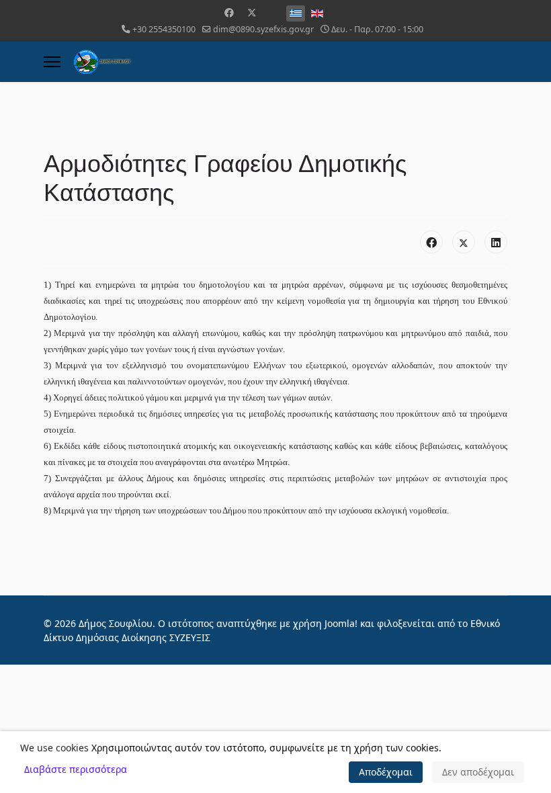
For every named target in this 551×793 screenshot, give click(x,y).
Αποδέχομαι (386, 771)
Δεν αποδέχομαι (478, 771)
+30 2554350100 (164, 29)
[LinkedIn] (495, 242)
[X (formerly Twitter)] (463, 242)
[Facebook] (229, 12)
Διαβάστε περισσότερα (75, 769)
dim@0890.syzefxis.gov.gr (263, 29)
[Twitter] (252, 12)
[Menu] (52, 62)
